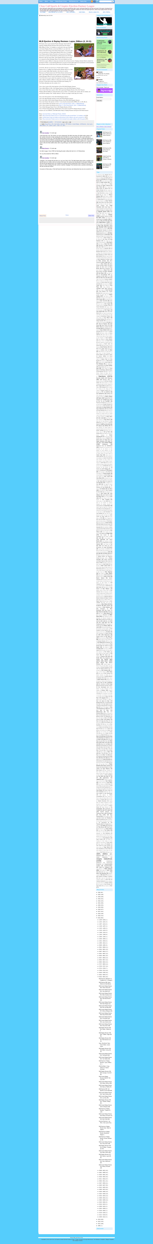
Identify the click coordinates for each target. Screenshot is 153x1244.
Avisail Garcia (99, 219)
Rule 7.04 (98, 750)
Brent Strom (108, 254)
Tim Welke (103, 825)
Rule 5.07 (103, 737)
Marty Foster (107, 576)
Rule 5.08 (110, 737)
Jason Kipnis (98, 461)
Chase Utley (104, 294)
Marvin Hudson (100, 578)
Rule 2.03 (98, 722)
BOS (106, 220)
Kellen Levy (105, 519)
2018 (99, 909)
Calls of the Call (99, 279)
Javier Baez (103, 462)
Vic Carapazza (106, 867)
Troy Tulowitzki (99, 848)
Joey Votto (100, 491)
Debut (111, 350)
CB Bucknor (104, 274)
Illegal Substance (100, 441)
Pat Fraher (110, 641)
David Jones (107, 343)
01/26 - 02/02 (102, 1210)
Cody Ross (98, 314)
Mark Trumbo (101, 573)
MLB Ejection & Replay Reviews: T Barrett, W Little (104, 1110)
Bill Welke (108, 234)
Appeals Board (102, 211)
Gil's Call (101, 418)
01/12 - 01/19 (102, 1214)
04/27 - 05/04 (102, 1183)
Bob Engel (106, 240)
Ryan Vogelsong (109, 773)
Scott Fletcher (101, 784)
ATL (106, 179)
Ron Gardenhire (108, 682)
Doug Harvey (101, 366)
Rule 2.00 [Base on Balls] (105, 699)
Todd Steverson (101, 828)
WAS (108, 870)
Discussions (109, 360)
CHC (103, 276)
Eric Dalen (106, 385)
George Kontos (105, 413)
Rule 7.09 (101, 753)
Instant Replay (75, 124)
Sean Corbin (108, 790)
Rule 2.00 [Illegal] (104, 707)
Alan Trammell (108, 187)
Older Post (91, 215)
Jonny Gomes (99, 505)
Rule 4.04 (104, 728)
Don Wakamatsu (109, 363)
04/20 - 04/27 (102, 1185)
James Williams (99, 458)
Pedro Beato (105, 648)
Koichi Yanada (105, 531)
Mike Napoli (107, 610)
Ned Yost (107, 622)
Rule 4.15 (102, 733)
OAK (99, 634)
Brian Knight (105, 262)
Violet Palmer (102, 870)
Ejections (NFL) (106, 379)
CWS (108, 277)
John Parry (104, 498)
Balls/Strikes (102, 222)
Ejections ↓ (82, 12)
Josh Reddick (99, 513)
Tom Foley (101, 830)
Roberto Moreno (108, 676)
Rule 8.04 (100, 759)
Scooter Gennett (102, 782)
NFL (102, 621)
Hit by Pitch (107, 432)
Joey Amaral (101, 490)
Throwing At (109, 818)
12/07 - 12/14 (102, 924)
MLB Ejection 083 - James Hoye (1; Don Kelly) (107, 150)
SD (99, 776)
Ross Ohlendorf (105, 688)
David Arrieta (109, 340)
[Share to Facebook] (70, 122)
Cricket (97, 322)
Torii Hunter (108, 839)
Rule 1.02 (106, 691)
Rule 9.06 (98, 764)
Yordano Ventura (108, 882)
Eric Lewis (109, 387)
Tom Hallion (107, 830)
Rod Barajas (108, 681)
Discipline (103, 360)
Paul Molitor (105, 645)
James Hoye (99, 455)
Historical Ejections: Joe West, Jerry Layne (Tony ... (105, 1123)
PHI (106, 636)
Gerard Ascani (102, 415)
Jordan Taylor (99, 507)
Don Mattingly (99, 363)
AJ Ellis (101, 177)
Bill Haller (103, 231)
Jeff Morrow (102, 470)
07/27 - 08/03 (102, 964)
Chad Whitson (102, 291)
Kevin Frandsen (105, 525)
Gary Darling (109, 408)
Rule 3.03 (110, 722)
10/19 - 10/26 (102, 938)
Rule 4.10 (100, 731)
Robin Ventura (101, 679)
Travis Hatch (102, 842)
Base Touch (109, 225)
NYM (111, 621)
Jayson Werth (103, 464)
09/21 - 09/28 (102, 947)
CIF (108, 276)
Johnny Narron (99, 501)
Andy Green (101, 202)
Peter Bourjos (99, 653)
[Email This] (65, 122)
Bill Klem (105, 233)
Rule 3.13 (107, 725)
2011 (99, 1223)
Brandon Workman (108, 251)
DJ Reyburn (104, 323)
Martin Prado (100, 576)
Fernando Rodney (99, 396)
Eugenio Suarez (104, 390)
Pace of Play (109, 638)
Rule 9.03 (98, 762)
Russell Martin (105, 767)
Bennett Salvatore (103, 230)
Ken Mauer (109, 521)
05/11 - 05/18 (102, 1179)
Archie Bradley (108, 213)
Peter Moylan (106, 653)
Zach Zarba (98, 885)
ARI (102, 179)
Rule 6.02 (104, 742)
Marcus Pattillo (99, 562)
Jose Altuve (98, 508)
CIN (53, 124)
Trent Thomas (107, 845)
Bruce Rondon (99, 270)
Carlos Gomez (104, 282)
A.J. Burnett (98, 174)
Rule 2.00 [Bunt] (100, 701)
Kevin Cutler (98, 525)
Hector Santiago (100, 430)
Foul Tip (100, 401)
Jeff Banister (83, 124)
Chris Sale (110, 302)
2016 (99, 913)
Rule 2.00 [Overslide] (101, 714)
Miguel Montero (108, 599)
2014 (99, 917)
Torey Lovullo (99, 839)
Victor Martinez (99, 868)
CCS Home (43, 12)
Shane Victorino (108, 796)
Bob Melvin (109, 242)
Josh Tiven (106, 513)
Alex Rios (110, 191)
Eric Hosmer (103, 387)
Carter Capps (105, 285)
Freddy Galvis (99, 405)
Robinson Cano (109, 679)
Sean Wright (99, 793)
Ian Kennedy (107, 436)
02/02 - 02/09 (102, 1208)
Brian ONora (104, 264)
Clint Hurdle (57, 124)
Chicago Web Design (88, 1239)
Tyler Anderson (99, 850)
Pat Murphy (107, 642)
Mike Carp (105, 602)
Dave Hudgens (109, 336)
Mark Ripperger (108, 571)
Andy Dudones (101, 200)
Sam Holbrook (109, 781)
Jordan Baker (107, 505)
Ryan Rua (102, 773)
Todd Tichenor (109, 828)
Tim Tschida (105, 824)
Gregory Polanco (104, 422)
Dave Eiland (102, 336)
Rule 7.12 (98, 754)
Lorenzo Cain (109, 548)
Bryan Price (48, 124)
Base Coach (109, 223)
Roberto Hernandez (100, 676)
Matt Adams (104, 579)
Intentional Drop (100, 445)
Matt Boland (104, 582)
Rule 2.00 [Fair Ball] (103, 704)
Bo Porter (105, 239)
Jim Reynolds (99, 482)
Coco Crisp (103, 313)
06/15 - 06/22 (102, 976)
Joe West (110, 488)
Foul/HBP (107, 401)
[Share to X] (68, 122)
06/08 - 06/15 (102, 1170)
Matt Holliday (102, 585)
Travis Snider (100, 844)
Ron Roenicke (101, 685)
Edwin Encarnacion (108, 374)
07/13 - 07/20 (102, 968)
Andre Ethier (110, 197)
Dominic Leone (101, 362)
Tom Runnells (105, 831)
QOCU (98, 661)
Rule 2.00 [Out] (108, 713)
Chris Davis (107, 299)
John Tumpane (105, 499)
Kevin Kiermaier (105, 527)
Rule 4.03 (98, 728)
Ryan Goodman (107, 770)
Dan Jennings (106, 328)
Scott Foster (108, 784)
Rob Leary (101, 673)
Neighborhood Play (100, 624)
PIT (48, 125)
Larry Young (105, 544)
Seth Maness (103, 794)
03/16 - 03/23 (102, 1195)
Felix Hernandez (99, 395)
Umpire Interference (102, 857)
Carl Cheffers (100, 280)
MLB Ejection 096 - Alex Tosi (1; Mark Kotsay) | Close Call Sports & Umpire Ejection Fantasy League (102, 75)
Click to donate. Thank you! (102, 87)
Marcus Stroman (108, 562)
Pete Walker (107, 651)
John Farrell (104, 493)
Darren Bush (105, 334)
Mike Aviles (106, 601)
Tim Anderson (102, 819)
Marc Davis (108, 561)
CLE (99, 277)
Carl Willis (106, 280)
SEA (105, 776)
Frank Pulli (100, 404)
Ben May (110, 228)
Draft (97, 368)
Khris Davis (107, 530)
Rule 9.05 (109, 762)
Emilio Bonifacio (105, 382)
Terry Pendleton (106, 816)
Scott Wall (103, 788)
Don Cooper (108, 362)
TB (97, 810)
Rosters (103, 690)
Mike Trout (100, 613)
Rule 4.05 (110, 728)
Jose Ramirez (103, 510)
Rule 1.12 (107, 693)
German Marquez (101, 416)
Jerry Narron (106, 478)
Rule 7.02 (100, 748)
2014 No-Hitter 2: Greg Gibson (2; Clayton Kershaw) (104, 1068)
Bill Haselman (108, 231)
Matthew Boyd (99, 590)
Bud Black (101, 273)
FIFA (102, 391)
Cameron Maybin (108, 279)
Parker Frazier (101, 639)
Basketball (109, 227)
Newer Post (43, 215)
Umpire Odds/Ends (104, 859)
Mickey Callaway (100, 598)
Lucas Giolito (100, 550)
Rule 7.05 (106, 750)
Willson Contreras (108, 876)
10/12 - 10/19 (102, 941)
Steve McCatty (105, 804)
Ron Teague (109, 685)
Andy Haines (109, 202)
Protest (98, 659)
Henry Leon (108, 430)
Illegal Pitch (107, 439)
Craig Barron (108, 319)
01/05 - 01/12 (102, 1216)
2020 (99, 905)
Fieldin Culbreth (108, 396)
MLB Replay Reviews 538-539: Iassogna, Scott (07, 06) (105, 1073)
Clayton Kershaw (101, 308)
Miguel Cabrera (108, 598)
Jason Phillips (105, 461)
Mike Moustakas (100, 608)
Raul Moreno (106, 665)
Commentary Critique (105, 316)
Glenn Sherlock (99, 419)
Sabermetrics (106, 777)
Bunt (97, 274)
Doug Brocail (101, 365)
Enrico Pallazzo (108, 384)
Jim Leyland (108, 481)
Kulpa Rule (109, 533)
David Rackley (103, 347)
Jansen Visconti (106, 458)
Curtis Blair (108, 322)
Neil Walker (109, 624)
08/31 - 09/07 (102, 953)
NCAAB (103, 619)
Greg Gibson (107, 419)
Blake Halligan (107, 237)
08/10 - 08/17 (102, 959)
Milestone (105, 614)
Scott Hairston (99, 785)
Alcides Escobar (100, 190)
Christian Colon (99, 305)
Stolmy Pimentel (105, 807)
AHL (108, 176)
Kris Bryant (102, 533)
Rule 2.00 (108, 696)
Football (105, 399)
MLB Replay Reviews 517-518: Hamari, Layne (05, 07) (105, 1156)
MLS (111, 553)
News (105, 625)
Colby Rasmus (105, 314)
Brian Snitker (104, 265)
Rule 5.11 (98, 741)
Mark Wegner (109, 573)
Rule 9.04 (103, 762)
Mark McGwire (102, 570)
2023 (99, 898)
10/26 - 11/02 (102, 936)
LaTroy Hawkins (107, 538)
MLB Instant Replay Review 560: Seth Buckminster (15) (105, 998)
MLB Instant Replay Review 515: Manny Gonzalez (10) (105, 1166)
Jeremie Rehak (106, 473)
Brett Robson (104, 257)
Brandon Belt (108, 248)
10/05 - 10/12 (102, 943)
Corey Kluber (99, 317)
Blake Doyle (100, 237)
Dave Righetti (101, 339)
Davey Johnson (102, 340)
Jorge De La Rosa (107, 507)
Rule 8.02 (103, 757)
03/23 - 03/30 (102, 1193)
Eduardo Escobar (99, 374)
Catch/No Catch (100, 288)
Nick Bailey (109, 627)
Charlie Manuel (105, 293)
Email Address (99, 97)
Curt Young (102, 322)
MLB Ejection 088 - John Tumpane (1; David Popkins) (107, 142)
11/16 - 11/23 (102, 930)
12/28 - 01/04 (102, 919)
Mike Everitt (107, 605)
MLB (106, 553)
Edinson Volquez (99, 373)
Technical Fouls (100, 813)
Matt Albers (110, 579)
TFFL (106, 810)
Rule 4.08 (104, 730)
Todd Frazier (109, 827)
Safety (106, 779)
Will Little (103, 875)
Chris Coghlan (108, 297)
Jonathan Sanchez (106, 504)
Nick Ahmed (103, 627)
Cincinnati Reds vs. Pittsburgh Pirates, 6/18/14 (54, 113)
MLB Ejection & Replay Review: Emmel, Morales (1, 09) (105, 1138)
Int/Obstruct (105, 444)
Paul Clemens (105, 644)
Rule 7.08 (110, 751)
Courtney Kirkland (100, 319)
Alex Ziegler (104, 194)
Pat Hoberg (100, 642)
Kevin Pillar (103, 528)
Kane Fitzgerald (108, 518)
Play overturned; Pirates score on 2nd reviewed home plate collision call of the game (64, 119)
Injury (100, 442)
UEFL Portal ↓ (107, 12)
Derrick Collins (109, 354)
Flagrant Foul (107, 398)
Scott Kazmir (106, 785)
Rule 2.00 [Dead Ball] (107, 702)
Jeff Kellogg (105, 468)
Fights (99, 398)
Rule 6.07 (106, 745)
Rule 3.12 (102, 725)
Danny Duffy (104, 333)
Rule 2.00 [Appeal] (100, 698)
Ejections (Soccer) (99, 381)
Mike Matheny (106, 607)
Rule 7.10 (108, 753)
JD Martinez (101, 447)
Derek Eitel (109, 351)
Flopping (98, 399)
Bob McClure (102, 242)
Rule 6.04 (103, 744)
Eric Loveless (99, 388)
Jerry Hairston (99, 476)
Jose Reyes (110, 510)
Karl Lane (98, 519)
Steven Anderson (103, 805)
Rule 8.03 (110, 757)
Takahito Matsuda (104, 811)
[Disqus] (66, 150)
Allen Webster (103, 197)
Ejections (63, 124)
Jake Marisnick (105, 450)
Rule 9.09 (105, 764)
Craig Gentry (108, 320)
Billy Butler (98, 236)
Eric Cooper (99, 385)
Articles (110, 214)
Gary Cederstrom (100, 408)
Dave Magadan (101, 337)
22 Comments (58, 122)
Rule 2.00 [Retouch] (105, 716)
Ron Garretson (102, 684)
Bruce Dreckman (106, 268)
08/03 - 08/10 (102, 962)
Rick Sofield (102, 671)
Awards (106, 219)
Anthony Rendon (100, 210)
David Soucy (105, 348)
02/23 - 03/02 (102, 1202)
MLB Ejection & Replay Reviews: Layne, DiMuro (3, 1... (105, 1062)
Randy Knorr (98, 665)
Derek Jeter (98, 353)
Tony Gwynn (109, 836)
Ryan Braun (99, 770)
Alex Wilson (106, 193)
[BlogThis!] (66, 122)
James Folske (108, 453)
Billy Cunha (104, 236)
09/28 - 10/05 (102, 945)
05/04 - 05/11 (102, 1181)
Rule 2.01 (108, 721)
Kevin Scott (109, 528)
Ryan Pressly (105, 771)
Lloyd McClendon (108, 547)
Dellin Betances (102, 351)
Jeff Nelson (109, 470)
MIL (97, 553)
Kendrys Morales (101, 522)
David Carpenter (101, 342)
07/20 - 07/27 (102, 966)
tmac (111, 885)
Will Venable (99, 876)
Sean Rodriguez (100, 791)
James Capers (100, 453)
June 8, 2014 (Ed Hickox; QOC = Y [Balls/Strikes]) (71, 103)
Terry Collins (102, 814)
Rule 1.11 (102, 693)
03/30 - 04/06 (102, 1191)
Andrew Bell (100, 199)
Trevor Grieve (99, 847)
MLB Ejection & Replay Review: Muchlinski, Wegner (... (104, 1133)
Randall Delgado (107, 664)
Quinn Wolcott (100, 662)
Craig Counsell (99, 320)
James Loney (108, 455)
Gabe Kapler (99, 407)
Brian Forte (109, 259)
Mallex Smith (104, 558)
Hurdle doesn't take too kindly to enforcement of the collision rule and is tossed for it (64, 117)
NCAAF (109, 619)
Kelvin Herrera (103, 521)
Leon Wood (104, 545)
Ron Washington (102, 687)
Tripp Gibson (107, 847)
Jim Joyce (100, 481)
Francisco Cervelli (100, 402)
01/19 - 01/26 (102, 1212)
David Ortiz (98, 345)
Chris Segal (107, 303)
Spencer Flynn (109, 799)
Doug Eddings (109, 365)
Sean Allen (109, 788)
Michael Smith (108, 596)
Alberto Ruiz (107, 188)
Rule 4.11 (106, 731)
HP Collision (69, 124)
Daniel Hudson (105, 331)
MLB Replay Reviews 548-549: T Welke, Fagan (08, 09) (105, 1034)
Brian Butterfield (101, 259)
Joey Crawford (109, 490)
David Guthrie (99, 343)
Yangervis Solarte (99, 879)
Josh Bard (100, 511)
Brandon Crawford (99, 250)
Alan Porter (99, 187)
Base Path (100, 225)
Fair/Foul (108, 392)
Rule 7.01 (110, 747)
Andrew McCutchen (108, 199)
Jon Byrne (106, 501)
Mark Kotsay (99, 568)
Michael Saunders (99, 596)
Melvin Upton (103, 593)
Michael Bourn (109, 593)
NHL (106, 621)
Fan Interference (100, 393)
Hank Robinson (99, 427)
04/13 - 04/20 (102, 1187)
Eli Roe (106, 381)
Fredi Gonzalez (106, 405)
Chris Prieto (104, 302)
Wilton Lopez (101, 878)
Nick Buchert (98, 628)
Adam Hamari (104, 182)
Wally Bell (98, 871)
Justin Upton (104, 516)
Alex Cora (98, 191)
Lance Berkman (105, 541)
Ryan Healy (98, 771)
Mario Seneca (99, 564)
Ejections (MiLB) (100, 378)
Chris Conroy (99, 299)
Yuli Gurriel (100, 884)
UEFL (64, 125)
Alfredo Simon (105, 196)
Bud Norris (109, 273)
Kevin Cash (107, 524)
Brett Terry (110, 257)
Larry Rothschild (104, 542)
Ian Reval (103, 438)
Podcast (103, 656)
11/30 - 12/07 (102, 926)
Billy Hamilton (109, 236)
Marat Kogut (101, 561)
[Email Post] (63, 122)
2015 (99, 915)
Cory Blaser (107, 317)
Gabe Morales (107, 407)
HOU (109, 424)
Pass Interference (109, 639)
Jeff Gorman (105, 467)
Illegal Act (108, 438)
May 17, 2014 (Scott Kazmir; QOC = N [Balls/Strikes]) (72, 105)
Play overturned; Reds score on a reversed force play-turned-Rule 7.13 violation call (64, 115)
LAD (100, 538)
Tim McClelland (103, 822)
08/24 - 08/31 (102, 955)
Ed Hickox (103, 370)
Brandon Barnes (99, 248)
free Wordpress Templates (99, 1239)
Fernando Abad (108, 395)
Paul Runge (105, 647)
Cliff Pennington (99, 310)
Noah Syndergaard (100, 633)
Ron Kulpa (109, 684)
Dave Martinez (109, 337)
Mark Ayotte (106, 564)
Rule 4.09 (110, 730)
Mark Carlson (104, 565)
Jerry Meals (99, 478)
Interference (109, 445)
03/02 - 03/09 (102, 1200)
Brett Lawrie (106, 256)
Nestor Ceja (99, 625)
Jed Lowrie (100, 465)
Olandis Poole (99, 636)
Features (109, 393)
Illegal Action (99, 439)
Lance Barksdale (100, 539)
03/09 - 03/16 (102, 1198)
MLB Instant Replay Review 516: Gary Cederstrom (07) (105, 1161)
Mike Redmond (99, 611)
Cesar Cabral (101, 290)
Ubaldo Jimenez (108, 855)
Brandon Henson (108, 250)
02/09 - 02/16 (102, 1206)
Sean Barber (99, 790)
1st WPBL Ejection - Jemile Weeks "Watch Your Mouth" (101, 42)
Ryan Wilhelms (100, 774)
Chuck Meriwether (100, 306)
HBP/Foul (103, 424)
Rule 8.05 (105, 759)
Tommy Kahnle (99, 834)
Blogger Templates (110, 1239)
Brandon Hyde (99, 251)
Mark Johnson (108, 567)
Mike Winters (107, 613)
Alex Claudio (108, 190)
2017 (99, 911)
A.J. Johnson (106, 174)
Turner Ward (108, 848)
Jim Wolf (98, 484)
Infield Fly (109, 441)
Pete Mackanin (99, 651)
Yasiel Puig (107, 879)
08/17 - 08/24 (102, 957)
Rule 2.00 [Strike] (105, 719)
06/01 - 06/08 (102, 1172)
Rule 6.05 (110, 744)
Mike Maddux (98, 607)
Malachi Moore (101, 556)
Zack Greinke (105, 885)
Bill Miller (110, 233)
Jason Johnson (107, 459)
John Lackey (106, 496)
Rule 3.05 (100, 724)
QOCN (51, 125)
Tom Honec (98, 831)
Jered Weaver (99, 473)
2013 (99, 1219)
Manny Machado (108, 559)
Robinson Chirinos (101, 681)
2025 (99, 894)
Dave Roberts (109, 339)
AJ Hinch (106, 177)
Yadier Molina (108, 878)
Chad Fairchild (108, 290)
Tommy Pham (106, 834)
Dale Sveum (104, 325)
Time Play (110, 825)
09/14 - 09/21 (102, 949)
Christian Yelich (107, 305)
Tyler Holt (109, 852)
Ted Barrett (109, 813)
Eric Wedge (106, 388)
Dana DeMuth (103, 330)
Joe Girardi (105, 487)
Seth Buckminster (108, 793)
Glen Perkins (108, 418)
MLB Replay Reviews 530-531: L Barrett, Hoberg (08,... (105, 1101)
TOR (111, 810)
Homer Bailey (104, 433)
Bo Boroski (98, 239)
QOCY (55, 125)
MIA (109, 551)
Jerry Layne (90, 124)
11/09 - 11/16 (102, 932)
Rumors (98, 767)
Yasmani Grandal (100, 881)
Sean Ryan (108, 791)
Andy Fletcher (109, 200)
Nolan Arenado (109, 633)
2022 (99, 901)
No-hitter (108, 631)
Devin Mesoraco (105, 357)
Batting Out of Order (102, 228)
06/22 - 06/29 (102, 974)
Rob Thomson (107, 673)
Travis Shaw (109, 842)
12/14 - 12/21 (102, 921)
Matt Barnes (106, 581)
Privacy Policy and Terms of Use (76, 1237)
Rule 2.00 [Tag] (99, 721)
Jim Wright (106, 484)
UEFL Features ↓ (71, 12)
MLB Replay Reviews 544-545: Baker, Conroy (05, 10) (105, 1050)
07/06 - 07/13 (102, 970)
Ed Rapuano (101, 371)
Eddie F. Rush (108, 371)
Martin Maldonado (108, 574)
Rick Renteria (105, 670)
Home (67, 215)
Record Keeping (104, 667)
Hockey (98, 433)
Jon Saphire (103, 502)
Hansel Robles (108, 427)
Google (77, 1239)
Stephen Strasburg (104, 802)
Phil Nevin (104, 654)
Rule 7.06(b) (103, 751)
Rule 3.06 (106, 724)
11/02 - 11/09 (102, 934)
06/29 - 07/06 (102, 972)
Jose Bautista (106, 508)
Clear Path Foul (108, 308)
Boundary (101, 245)
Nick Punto (103, 631)
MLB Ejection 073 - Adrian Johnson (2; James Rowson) (107, 134)
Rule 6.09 (103, 747)
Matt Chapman (106, 584)
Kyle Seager (105, 536)
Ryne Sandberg (108, 774)
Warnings (104, 873)
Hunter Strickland (100, 435)
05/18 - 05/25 (102, 1176)
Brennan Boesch (107, 253)
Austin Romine (108, 217)
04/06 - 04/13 (102, 1189)
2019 (99, 907)
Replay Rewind (104, 668)
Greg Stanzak (105, 421)
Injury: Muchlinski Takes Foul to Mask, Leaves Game (104, 1045)
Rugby (101, 691)
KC (101, 518)
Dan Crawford (105, 326)
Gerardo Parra (109, 415)
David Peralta (105, 345)
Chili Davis (106, 296)
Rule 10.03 (102, 696)
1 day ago (98, 77)
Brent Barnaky (99, 254)
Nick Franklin (105, 628)
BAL (102, 220)
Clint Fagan (107, 310)
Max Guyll (106, 590)
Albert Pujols (99, 188)
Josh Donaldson (107, 511)
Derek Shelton (99, 354)
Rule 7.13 (59, 125)
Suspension (107, 808)
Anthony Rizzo (109, 210)
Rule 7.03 (108, 748)
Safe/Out (98, 779)
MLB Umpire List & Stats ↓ (56, 12)
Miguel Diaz (100, 599)
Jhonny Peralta (104, 479)
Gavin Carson (108, 410)
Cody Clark (109, 313)
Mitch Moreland (105, 616)
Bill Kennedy (99, 233)
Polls (109, 656)
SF (109, 776)
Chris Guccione (103, 300)
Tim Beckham (109, 819)
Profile (97, 658)
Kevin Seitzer (100, 530)
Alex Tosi (100, 193)
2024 (99, 896)
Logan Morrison (101, 548)
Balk (111, 220)
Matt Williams (106, 588)
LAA (111, 536)
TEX (101, 810)
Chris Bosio (102, 297)
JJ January (107, 447)
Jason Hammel (99, 459)
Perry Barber (103, 650)
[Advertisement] (66, 28)
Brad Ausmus (109, 245)
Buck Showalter (108, 271)
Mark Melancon (109, 570)
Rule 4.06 (99, 730)
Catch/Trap (109, 288)
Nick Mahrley (105, 630)
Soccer (102, 799)
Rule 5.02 (103, 734)
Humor (110, 433)
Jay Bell (109, 462)
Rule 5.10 (108, 739)
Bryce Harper (99, 271)
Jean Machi (110, 464)
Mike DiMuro (43, 125)
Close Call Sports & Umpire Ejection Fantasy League (66, 6)
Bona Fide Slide (108, 244)
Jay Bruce (98, 464)
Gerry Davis (109, 416)
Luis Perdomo (106, 550)
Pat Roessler (98, 644)
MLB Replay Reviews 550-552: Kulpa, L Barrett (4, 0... (105, 1029)
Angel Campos (100, 205)
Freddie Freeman (107, 404)
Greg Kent (98, 421)
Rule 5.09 (100, 739)
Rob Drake (109, 671)
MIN (101, 553)
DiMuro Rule (104, 359)
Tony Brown (103, 836)
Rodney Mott (99, 682)
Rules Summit (107, 765)
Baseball (101, 227)
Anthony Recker (108, 208)
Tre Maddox (108, 844)
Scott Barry (109, 782)
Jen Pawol (108, 471)
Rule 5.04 (98, 736)
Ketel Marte (100, 524)
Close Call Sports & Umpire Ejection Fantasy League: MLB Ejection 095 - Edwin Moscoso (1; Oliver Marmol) (102, 82)
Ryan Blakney (106, 768)
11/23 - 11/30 (102, 928)
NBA (97, 619)
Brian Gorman (102, 260)
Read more (104, 48)
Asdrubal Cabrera (104, 216)
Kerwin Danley (109, 522)
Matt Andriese (100, 581)
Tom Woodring (106, 833)
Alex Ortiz (105, 191)
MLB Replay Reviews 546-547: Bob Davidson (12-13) (105, 1039)
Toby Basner (101, 827)
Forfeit (111, 399)
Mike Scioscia (109, 611)
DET (97, 323)
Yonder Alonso (100, 882)
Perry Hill (109, 650)
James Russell (108, 456)
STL (97, 777)
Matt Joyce (108, 585)
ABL (104, 176)
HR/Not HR (107, 425)
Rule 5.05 (105, 736)
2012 (99, 1221)
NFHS (97, 621)
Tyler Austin (106, 850)
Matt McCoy (106, 587)
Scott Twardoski (105, 787)
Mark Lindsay (106, 568)
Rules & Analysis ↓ (94, 12)
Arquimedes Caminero (100, 214)
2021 (99, 903)
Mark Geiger (101, 567)
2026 (99, 892)
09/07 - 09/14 (102, 951)
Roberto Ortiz (101, 677)
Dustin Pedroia (105, 368)
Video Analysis (108, 868)
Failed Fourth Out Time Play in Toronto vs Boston (107, 158)
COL (104, 277)
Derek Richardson (107, 353)
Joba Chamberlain (104, 485)
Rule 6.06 (100, 745)
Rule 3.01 (104, 722)
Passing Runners (101, 641)
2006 (99, 1225)
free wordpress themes (78, 1240)
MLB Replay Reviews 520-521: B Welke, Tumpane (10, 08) (105, 1147)
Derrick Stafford (102, 356)
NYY (100, 622)
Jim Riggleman (108, 482)
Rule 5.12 (105, 741)
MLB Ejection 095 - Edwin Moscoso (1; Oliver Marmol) (102, 61)
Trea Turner (99, 845)
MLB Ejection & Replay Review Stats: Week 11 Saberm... (105, 1128)
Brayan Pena (100, 253)
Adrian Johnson (106, 185)
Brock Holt (104, 266)
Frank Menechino (109, 402)
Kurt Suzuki (103, 534)
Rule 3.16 (102, 727)
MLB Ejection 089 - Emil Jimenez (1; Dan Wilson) (107, 166)
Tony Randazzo (106, 837)
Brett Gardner (99, 256)
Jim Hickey (110, 479)
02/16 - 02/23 (102, 1204)
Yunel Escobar (107, 884)
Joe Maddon (102, 488)
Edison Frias (108, 373)
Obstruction (107, 634)
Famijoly (100, 72)
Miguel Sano (99, 601)
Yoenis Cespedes (109, 881)
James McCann (99, 456)
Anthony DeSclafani (100, 208)
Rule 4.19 (108, 733)
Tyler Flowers (103, 852)
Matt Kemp (98, 587)
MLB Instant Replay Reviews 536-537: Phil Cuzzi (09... (104, 1078)
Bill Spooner (101, 234)
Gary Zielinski (101, 410)
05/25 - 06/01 (102, 1174)
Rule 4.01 (108, 727)
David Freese (108, 342)
